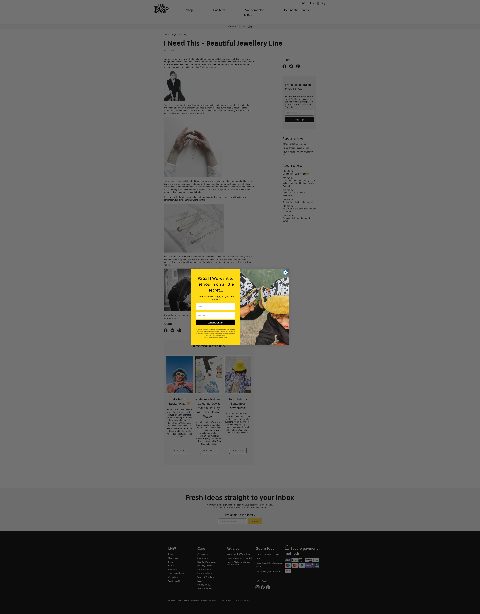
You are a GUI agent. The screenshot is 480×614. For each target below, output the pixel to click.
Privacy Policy (212, 337)
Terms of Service (223, 337)
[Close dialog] (285, 272)
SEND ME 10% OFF (216, 322)
